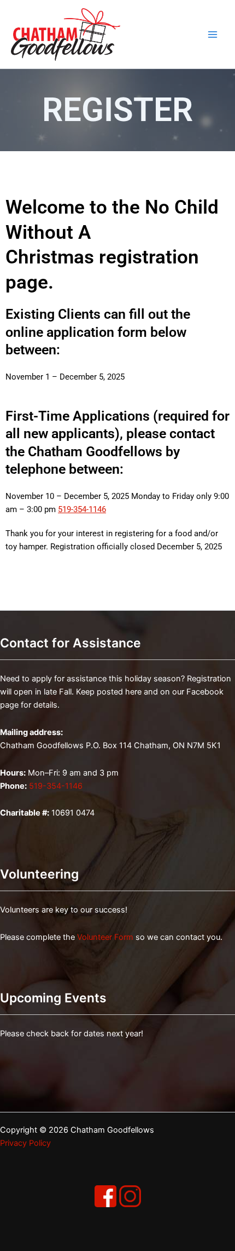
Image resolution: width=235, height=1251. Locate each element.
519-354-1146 (82, 509)
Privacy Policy (25, 1143)
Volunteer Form (105, 937)
